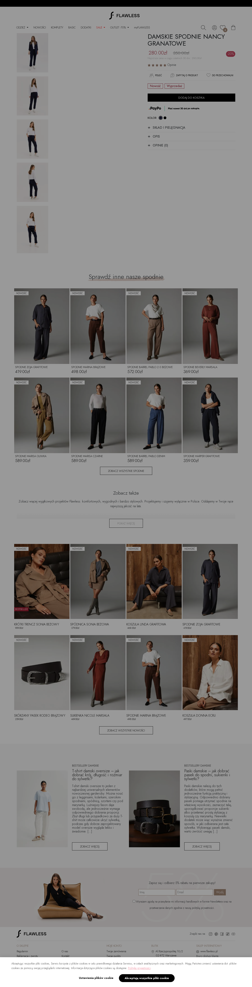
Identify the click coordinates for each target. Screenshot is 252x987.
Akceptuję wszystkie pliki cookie (147, 978)
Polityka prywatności (139, 968)
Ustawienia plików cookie (96, 978)
